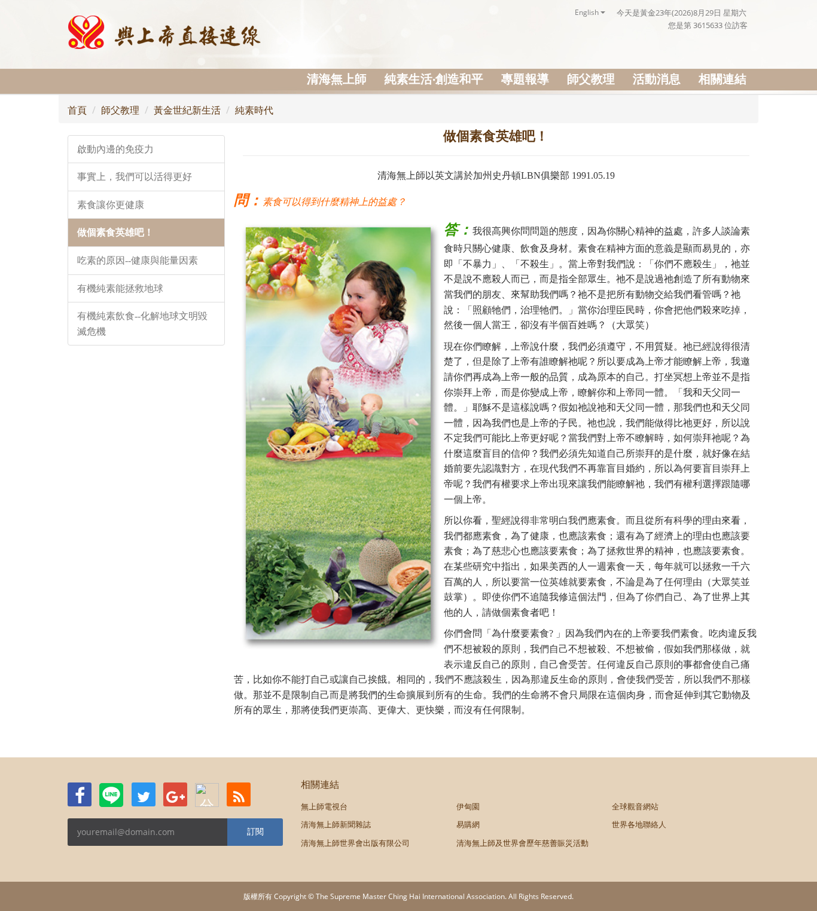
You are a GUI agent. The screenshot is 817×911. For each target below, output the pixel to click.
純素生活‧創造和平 (434, 79)
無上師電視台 (324, 806)
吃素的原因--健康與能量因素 (137, 260)
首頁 (77, 110)
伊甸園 (468, 806)
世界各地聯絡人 (639, 824)
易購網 (468, 824)
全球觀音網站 (635, 806)
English (587, 12)
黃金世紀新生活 (187, 110)
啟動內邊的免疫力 (115, 149)
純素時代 (254, 110)
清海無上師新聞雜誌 (336, 824)
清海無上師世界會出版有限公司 (355, 842)
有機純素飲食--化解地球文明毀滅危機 (142, 324)
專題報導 (525, 79)
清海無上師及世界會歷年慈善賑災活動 (522, 842)
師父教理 (591, 79)
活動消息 (657, 79)
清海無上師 (337, 79)
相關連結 (722, 79)
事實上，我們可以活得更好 (134, 177)
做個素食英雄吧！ (115, 232)
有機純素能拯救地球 (120, 288)
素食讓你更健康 (110, 205)
